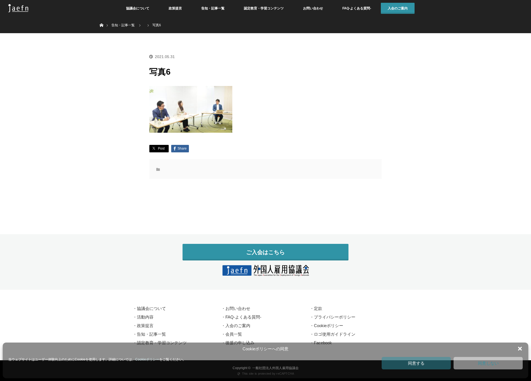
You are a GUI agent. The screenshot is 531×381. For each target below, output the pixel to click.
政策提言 (175, 8)
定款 (318, 308)
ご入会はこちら (265, 252)
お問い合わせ (313, 8)
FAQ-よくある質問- (356, 8)
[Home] (101, 19)
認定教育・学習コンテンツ (264, 8)
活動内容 (145, 317)
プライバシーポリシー (334, 317)
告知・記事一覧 (213, 8)
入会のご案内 (398, 8)
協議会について (137, 8)
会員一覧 (233, 334)
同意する (416, 363)
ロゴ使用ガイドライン (334, 334)
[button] (520, 348)
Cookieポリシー (147, 359)
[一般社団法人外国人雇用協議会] (265, 273)
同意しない (488, 363)
